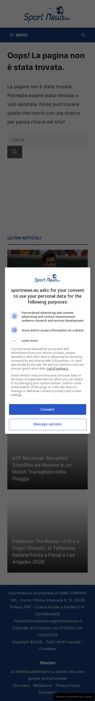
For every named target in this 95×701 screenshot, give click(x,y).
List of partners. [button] (58, 368)
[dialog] (47, 350)
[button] (47, 340)
